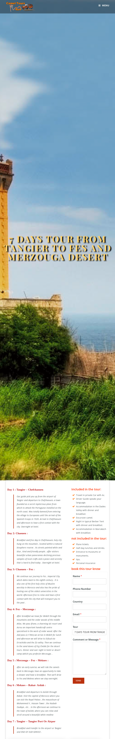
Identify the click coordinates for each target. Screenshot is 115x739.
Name (77, 576)
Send (78, 680)
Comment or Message (86, 639)
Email (77, 614)
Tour (75, 627)
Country (78, 601)
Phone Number (82, 589)
